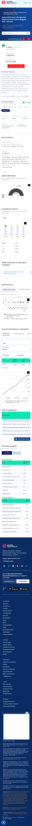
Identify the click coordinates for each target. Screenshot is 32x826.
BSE (14, 791)
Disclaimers (6, 667)
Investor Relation (8, 634)
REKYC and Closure (8, 674)
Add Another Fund (23, 439)
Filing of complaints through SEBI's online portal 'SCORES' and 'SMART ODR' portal (15, 808)
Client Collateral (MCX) (16, 803)
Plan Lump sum (7, 686)
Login (25, 2)
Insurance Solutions (9, 649)
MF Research (11, 10)
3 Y (21, 107)
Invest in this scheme (16, 66)
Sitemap (16, 813)
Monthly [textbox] (4, 349)
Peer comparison (10, 7)
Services (5, 615)
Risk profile (6, 691)
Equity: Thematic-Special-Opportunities (12, 25)
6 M (10, 107)
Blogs (4, 620)
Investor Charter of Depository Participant (15, 794)
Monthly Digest (7, 625)
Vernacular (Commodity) (20, 797)
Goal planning (7, 693)
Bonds (5, 654)
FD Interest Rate (7, 671)
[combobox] (15, 349)
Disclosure (11, 813)
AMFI (4, 793)
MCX (19, 791)
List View (6, 453)
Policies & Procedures (18, 812)
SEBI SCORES (26, 791)
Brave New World (8, 630)
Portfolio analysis (24, 7)
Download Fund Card (14, 39)
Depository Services (9, 647)
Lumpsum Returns (18, 334)
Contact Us (6, 606)
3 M (4, 107)
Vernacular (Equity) (7, 798)
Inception (6, 110)
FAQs (4, 627)
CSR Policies (6, 632)
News (4, 622)
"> (28, 33)
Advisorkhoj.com (12, 817)
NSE (16, 791)
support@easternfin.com (11, 558)
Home (4, 10)
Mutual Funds (7, 642)
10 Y (26, 107)
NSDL (21, 791)
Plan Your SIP (6, 684)
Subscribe (22, 581)
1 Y (15, 107)
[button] (3, 822)
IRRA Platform (16, 798)
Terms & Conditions (9, 669)
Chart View (16, 453)
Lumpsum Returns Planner (11, 704)
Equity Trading (7, 645)
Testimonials (7, 613)
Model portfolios (8, 689)
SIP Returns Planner (8, 701)
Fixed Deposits (7, 652)
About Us (5, 604)
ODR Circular (19, 802)
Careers (5, 608)
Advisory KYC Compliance (8, 797)
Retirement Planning (9, 706)
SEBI (11, 791)
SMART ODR (21, 798)
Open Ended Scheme (8, 28)
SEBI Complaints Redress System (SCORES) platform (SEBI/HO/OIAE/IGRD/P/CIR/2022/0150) (15, 799)
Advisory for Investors (11, 793)
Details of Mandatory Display (20, 795)
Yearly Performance (25, 289)
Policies (5, 664)
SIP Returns (6, 334)
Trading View (7, 676)
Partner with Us (7, 611)
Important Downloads (9, 662)
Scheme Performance (9, 289)
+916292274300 (8, 561)
